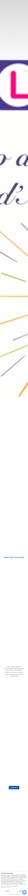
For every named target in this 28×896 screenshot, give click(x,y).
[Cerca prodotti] (26, 70)
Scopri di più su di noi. (6, 887)
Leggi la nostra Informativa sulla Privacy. (9, 886)
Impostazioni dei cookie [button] (14, 894)
